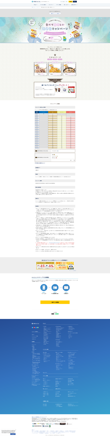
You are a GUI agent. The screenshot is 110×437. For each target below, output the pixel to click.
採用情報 (33, 350)
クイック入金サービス (71, 362)
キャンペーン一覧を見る (72, 270)
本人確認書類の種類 (58, 405)
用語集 (44, 396)
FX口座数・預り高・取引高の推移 (36, 353)
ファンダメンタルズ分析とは (72, 328)
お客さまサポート (74, 4)
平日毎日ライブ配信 (45, 393)
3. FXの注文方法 (57, 339)
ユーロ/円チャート (46, 382)
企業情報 (33, 346)
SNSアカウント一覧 (70, 391)
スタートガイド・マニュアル (47, 360)
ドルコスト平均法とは (46, 343)
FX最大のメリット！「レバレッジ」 (47, 327)
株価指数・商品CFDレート (46, 386)
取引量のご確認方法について (40, 162)
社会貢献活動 (33, 376)
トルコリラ (70, 334)
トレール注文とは (58, 346)
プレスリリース (34, 344)
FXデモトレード (45, 358)
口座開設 (70, 1)
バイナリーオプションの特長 (72, 353)
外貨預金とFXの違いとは (46, 341)
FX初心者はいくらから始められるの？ (60, 327)
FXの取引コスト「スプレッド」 (47, 328)
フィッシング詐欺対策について (35, 371)
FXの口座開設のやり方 (58, 333)
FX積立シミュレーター (58, 359)
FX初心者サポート (70, 331)
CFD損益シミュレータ (58, 367)
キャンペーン (51, 4)
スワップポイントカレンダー (59, 355)
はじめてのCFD (57, 369)
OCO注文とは (57, 344)
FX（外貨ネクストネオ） (46, 353)
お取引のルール (57, 357)
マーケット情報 (58, 4)
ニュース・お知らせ (35, 331)
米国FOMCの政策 (70, 378)
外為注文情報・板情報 (71, 380)
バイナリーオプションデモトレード (72, 357)
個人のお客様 (45, 404)
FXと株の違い (45, 340)
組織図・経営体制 (34, 349)
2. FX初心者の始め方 (58, 326)
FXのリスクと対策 (46, 330)
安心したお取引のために (35, 364)
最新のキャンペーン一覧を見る (55, 13)
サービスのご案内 (43, 4)
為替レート (44, 378)
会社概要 (33, 347)
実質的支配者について (71, 404)
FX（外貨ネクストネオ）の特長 (47, 355)
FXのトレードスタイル (58, 337)
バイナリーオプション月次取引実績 (36, 354)
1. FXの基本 (44, 326)
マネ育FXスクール (45, 391)
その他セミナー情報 (45, 394)
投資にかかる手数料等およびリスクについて (39, 417)
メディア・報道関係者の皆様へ (36, 379)
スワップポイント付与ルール (72, 361)
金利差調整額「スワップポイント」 (47, 329)
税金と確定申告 (57, 396)
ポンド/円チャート (46, 383)
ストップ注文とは (58, 342)
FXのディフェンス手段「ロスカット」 (48, 331)
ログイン (75, 1)
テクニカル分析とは (71, 329)
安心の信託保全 (34, 366)
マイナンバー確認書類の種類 (59, 406)
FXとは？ (35, 4)
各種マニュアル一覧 (58, 394)
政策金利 (56, 386)
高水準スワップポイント (58, 354)
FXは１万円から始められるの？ (59, 328)
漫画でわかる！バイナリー (71, 355)
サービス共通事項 (70, 360)
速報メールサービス (70, 384)
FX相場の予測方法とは (71, 327)
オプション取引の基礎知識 (71, 354)
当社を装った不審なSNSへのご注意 (36, 372)
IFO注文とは (57, 345)
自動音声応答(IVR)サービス (71, 396)
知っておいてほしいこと (35, 375)
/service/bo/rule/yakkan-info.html (54, 242)
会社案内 (33, 341)
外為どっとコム (33, 7)
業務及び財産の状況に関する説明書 (36, 362)
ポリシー (33, 429)
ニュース (56, 380)
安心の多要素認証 (34, 370)
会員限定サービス (45, 361)
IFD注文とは (57, 343)
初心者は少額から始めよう (59, 329)
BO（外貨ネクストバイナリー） (72, 352)
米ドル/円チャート (46, 381)
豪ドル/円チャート (46, 384)
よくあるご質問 (57, 391)
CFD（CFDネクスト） (58, 363)
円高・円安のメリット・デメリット (47, 333)
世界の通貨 (45, 344)
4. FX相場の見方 (70, 326)
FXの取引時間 (45, 332)
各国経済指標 (57, 383)
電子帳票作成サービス (71, 367)
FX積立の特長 (57, 353)
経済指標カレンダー (58, 381)
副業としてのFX (45, 342)
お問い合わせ (57, 393)
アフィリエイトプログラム (35, 378)
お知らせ (33, 334)
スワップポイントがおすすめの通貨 (73, 332)
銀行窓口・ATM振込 (71, 363)
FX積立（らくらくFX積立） (59, 352)
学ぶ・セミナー (66, 4)
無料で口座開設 (55, 302)
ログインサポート (34, 382)
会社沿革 (33, 348)
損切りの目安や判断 (46, 338)
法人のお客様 (45, 405)
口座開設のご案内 (45, 401)
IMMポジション (57, 384)
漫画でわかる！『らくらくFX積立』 (60, 356)
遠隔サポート (70, 394)
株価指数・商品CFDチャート (59, 378)
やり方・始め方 (57, 330)
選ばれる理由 (45, 352)
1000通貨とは (45, 339)
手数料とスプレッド (58, 331)
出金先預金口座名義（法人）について (73, 405)
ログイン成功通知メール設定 (35, 373)
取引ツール (45, 359)
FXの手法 (57, 332)
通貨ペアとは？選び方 (46, 337)
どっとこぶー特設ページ (35, 381)
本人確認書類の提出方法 (58, 404)
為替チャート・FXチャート (46, 380)
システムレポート (34, 337)
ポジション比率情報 (70, 383)
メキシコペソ (70, 335)
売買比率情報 (70, 381)
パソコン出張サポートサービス (72, 393)
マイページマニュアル (71, 368)
